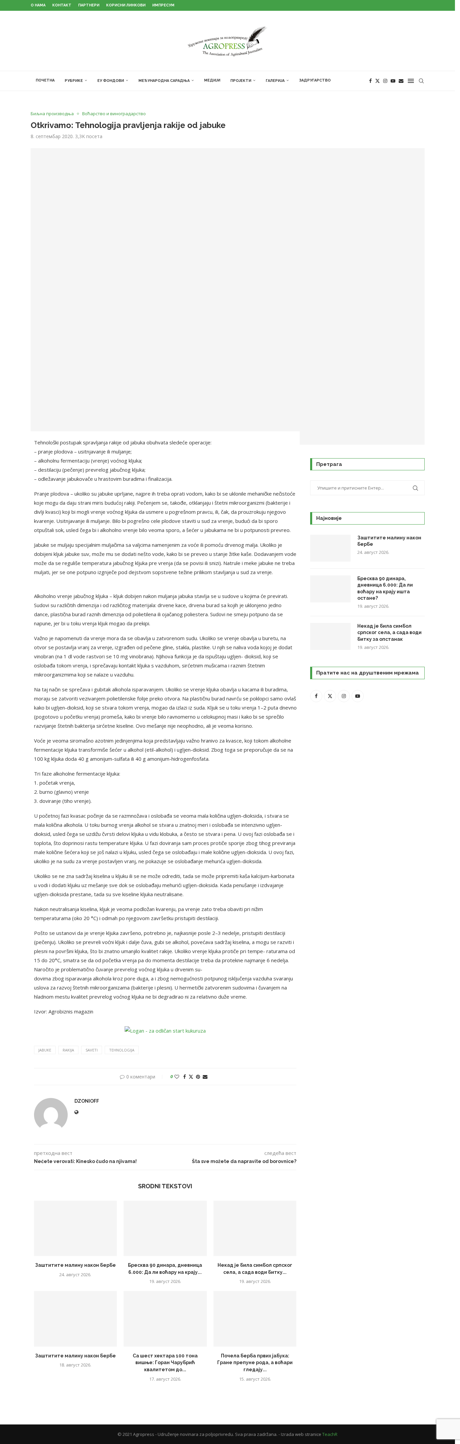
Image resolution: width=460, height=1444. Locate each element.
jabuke (44, 1050)
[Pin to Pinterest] (198, 1076)
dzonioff (86, 1101)
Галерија (275, 81)
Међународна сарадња (164, 81)
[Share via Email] (205, 1076)
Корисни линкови (125, 5)
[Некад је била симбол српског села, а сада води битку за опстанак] (255, 1228)
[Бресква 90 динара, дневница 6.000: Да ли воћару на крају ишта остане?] (165, 1228)
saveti (92, 1050)
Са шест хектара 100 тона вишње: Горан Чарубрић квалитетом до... (165, 1362)
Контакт (61, 5)
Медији (212, 80)
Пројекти (240, 81)
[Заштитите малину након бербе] (75, 1228)
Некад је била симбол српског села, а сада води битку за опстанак (389, 632)
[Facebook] (370, 81)
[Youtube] (393, 81)
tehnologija (121, 1050)
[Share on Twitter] (191, 1076)
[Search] (421, 81)
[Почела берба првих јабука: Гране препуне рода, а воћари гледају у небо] (255, 1318)
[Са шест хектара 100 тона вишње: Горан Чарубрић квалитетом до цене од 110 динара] (165, 1318)
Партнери (88, 5)
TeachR (329, 1434)
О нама (38, 5)
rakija (68, 1050)
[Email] (401, 81)
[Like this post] (176, 1076)
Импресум (163, 5)
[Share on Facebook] (184, 1076)
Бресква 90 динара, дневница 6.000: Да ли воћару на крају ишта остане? (385, 588)
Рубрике (74, 81)
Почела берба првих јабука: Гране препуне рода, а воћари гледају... (255, 1362)
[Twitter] (377, 81)
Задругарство (315, 80)
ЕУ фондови (110, 81)
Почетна (45, 80)
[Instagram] (385, 81)
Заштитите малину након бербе (75, 1265)
